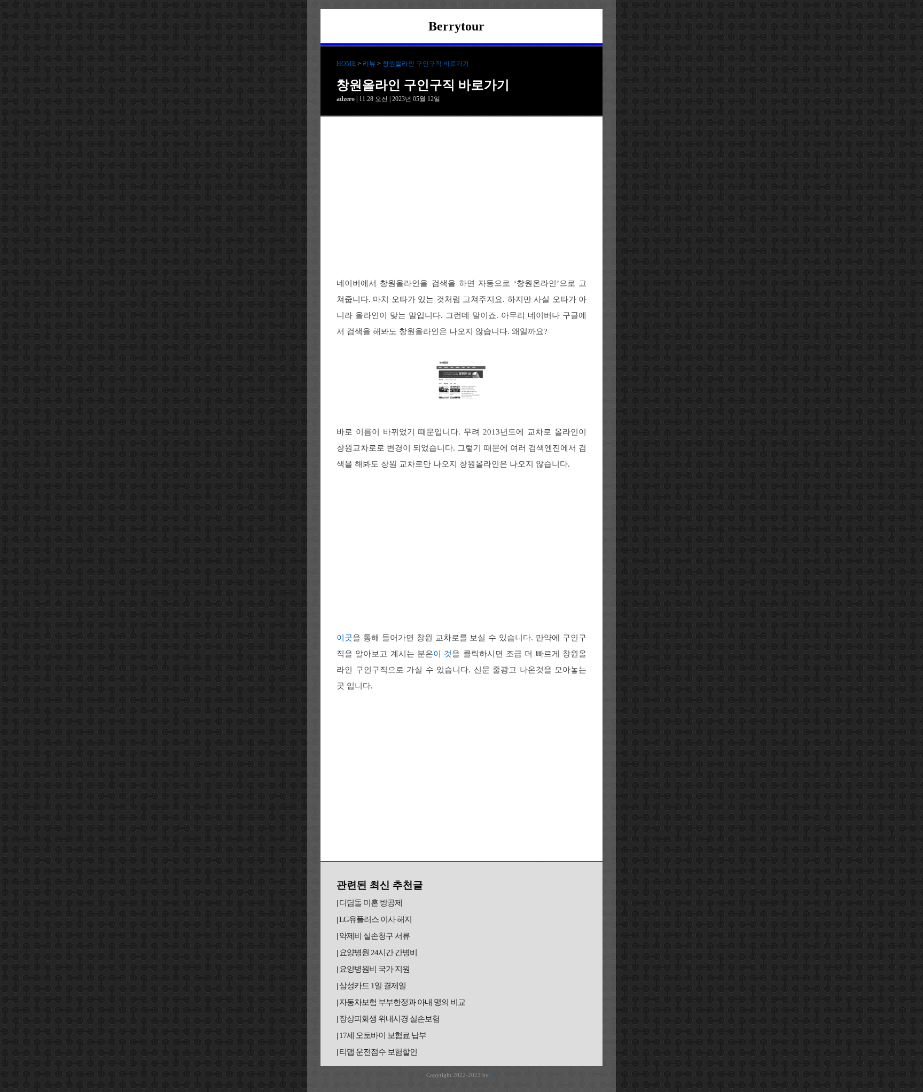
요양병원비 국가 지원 (374, 969)
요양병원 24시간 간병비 (378, 952)
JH (493, 1075)
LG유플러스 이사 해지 (375, 919)
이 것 (442, 653)
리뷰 (369, 63)
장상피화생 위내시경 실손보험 (389, 1018)
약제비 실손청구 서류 (374, 936)
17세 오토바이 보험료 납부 (382, 1035)
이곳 (345, 637)
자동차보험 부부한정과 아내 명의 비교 (402, 1002)
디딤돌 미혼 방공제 (370, 903)
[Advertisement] (461, 197)
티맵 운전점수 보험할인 (378, 1052)
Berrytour (456, 26)
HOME (346, 63)
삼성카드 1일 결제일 (372, 985)
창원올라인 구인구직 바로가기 (425, 63)
